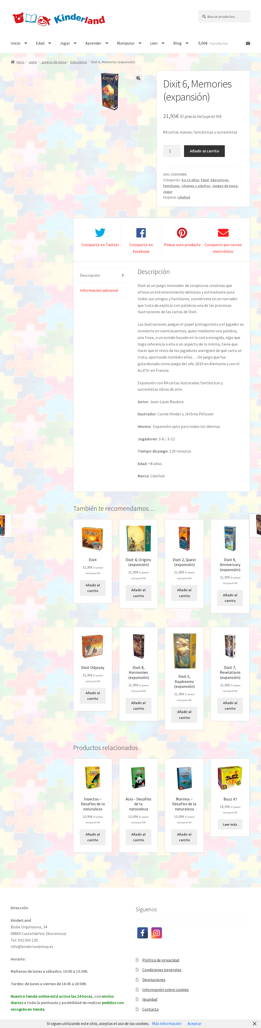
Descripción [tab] (90, 275)
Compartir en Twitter (100, 244)
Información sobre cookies (165, 989)
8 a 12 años (190, 180)
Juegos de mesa (54, 62)
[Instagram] (156, 933)
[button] (138, 78)
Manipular (126, 43)
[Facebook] (142, 933)
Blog (177, 43)
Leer (154, 43)
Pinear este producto (182, 244)
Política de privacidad (160, 960)
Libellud (183, 197)
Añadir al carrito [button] (93, 588)
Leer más (230, 824)
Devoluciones (153, 979)
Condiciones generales (161, 969)
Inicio (15, 43)
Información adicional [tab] (99, 290)
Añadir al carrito (204, 150)
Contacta (150, 1009)
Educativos (78, 62)
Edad (40, 43)
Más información (166, 1023)
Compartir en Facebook (141, 248)
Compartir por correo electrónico (223, 248)
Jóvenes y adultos (195, 185)
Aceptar (194, 1023)
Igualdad (149, 999)
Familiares (171, 185)
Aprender (93, 43)
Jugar (65, 43)
